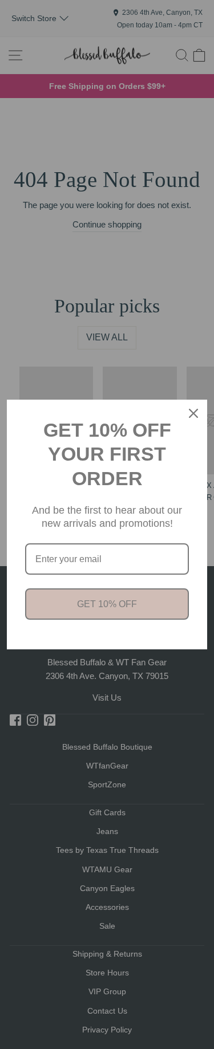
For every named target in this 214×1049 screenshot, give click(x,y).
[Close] (193, 413)
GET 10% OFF (107, 604)
